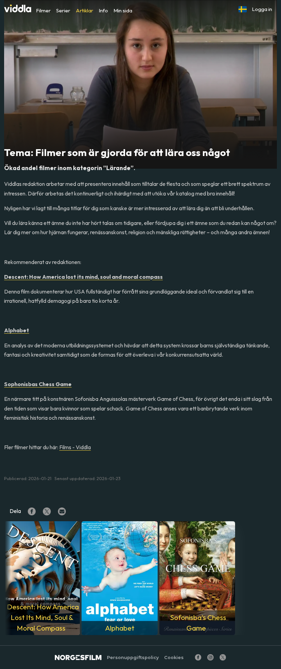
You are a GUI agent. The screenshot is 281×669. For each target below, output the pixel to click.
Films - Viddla (75, 447)
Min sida (122, 10)
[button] (243, 9)
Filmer (43, 10)
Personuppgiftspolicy (133, 657)
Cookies (174, 657)
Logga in (262, 9)
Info (103, 10)
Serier (63, 10)
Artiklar (84, 10)
